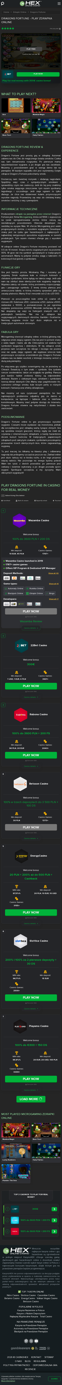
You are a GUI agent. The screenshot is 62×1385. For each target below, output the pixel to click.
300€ (31, 664)
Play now (38, 74)
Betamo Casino (12, 1298)
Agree (54, 1379)
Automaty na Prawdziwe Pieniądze (31, 1328)
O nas (18, 1361)
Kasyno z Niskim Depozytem (31, 1313)
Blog (28, 1361)
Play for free (15, 105)
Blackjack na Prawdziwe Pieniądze (31, 1331)
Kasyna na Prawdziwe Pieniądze (31, 1325)
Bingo (52, 593)
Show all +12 (53, 573)
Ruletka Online (36, 588)
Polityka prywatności (16, 1365)
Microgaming (26, 217)
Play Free (31, 49)
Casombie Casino (46, 1295)
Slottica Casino (28, 1295)
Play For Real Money (16, 110)
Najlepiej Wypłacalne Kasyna (24, 1316)
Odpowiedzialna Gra (45, 1365)
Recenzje (30, 1369)
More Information (8, 1381)
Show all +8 (54, 584)
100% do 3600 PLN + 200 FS (31, 733)
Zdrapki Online (36, 593)
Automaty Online (15, 588)
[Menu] (59, 3)
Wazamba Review (31, 621)
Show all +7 (54, 599)
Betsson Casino (31, 1301)
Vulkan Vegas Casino (47, 1298)
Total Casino (46, 1316)
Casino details (30, 628)
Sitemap (49, 1357)
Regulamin (40, 1361)
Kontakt (36, 1357)
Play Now (31, 611)
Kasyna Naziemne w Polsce (31, 1310)
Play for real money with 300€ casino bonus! (26, 80)
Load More (29, 1099)
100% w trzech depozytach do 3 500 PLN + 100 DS (31, 803)
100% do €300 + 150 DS (31, 1045)
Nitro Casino (13, 1295)
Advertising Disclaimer (15, 495)
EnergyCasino (28, 1298)
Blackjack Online (15, 593)
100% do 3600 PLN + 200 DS (31, 539)
